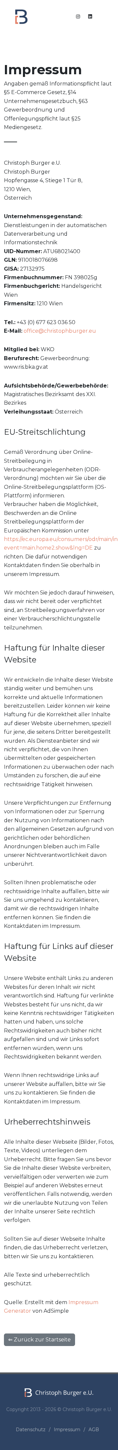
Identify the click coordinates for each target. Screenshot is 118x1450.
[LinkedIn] (90, 16)
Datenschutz (31, 1430)
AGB (93, 1430)
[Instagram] (78, 16)
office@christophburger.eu (60, 331)
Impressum (67, 1430)
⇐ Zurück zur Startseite (39, 1339)
